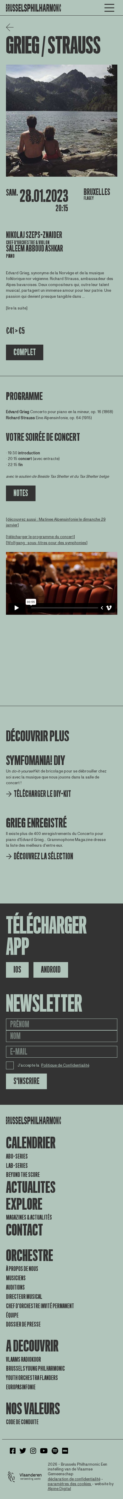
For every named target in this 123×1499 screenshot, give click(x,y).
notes (20, 493)
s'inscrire (26, 1081)
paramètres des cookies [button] (70, 1484)
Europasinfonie (21, 1387)
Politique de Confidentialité (65, 1065)
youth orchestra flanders (32, 1378)
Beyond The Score (23, 1174)
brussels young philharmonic (35, 1368)
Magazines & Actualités (29, 1217)
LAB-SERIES (17, 1165)
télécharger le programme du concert (40, 537)
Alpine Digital (59, 1488)
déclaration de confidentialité (74, 1479)
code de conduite (22, 1422)
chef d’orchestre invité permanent (40, 1306)
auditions (15, 1287)
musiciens (16, 1278)
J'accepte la (54, 1065)
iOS (17, 969)
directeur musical (24, 1296)
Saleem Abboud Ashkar (34, 248)
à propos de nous (22, 1268)
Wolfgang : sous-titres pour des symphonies (46, 543)
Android (51, 969)
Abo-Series (17, 1156)
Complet (24, 352)
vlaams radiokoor (23, 1359)
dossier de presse (23, 1324)
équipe (12, 1315)
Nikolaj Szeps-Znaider (34, 235)
